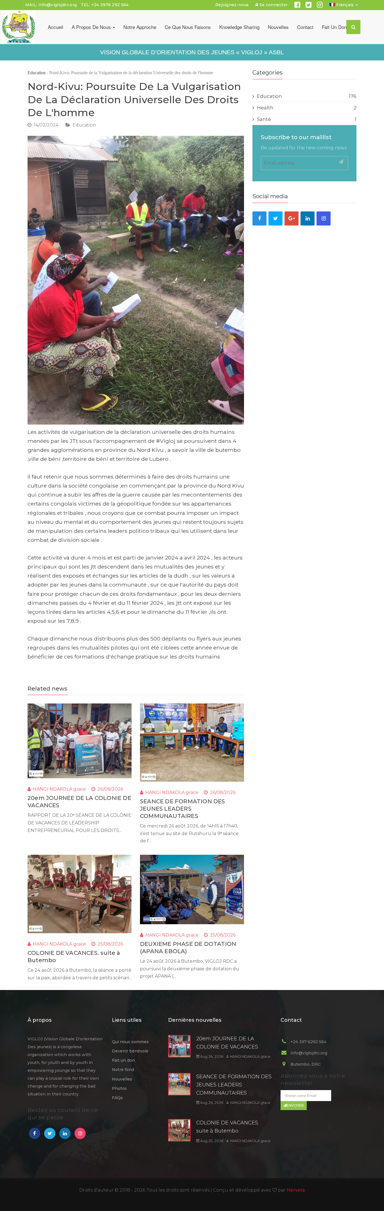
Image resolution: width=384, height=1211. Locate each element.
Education (37, 72)
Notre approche (139, 26)
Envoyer (295, 1105)
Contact (305, 26)
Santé (306, 119)
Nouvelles (278, 26)
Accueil (55, 26)
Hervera (296, 1190)
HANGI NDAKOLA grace (59, 789)
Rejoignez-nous (232, 4)
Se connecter (273, 4)
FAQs (117, 1097)
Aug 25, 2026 (211, 1141)
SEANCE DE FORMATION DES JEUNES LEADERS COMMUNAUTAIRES (182, 808)
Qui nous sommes (130, 1041)
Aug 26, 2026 (211, 1056)
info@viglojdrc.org (58, 4)
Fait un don (334, 26)
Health (306, 107)
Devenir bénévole (130, 1051)
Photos (119, 1088)
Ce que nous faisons (188, 26)
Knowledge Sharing (239, 26)
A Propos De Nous (92, 26)
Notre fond (123, 1069)
